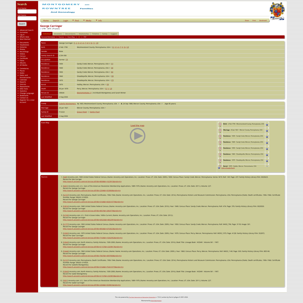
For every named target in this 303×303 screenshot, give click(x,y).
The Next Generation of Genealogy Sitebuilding (142, 297)
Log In (22, 34)
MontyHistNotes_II (84, 93)
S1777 (66, 224)
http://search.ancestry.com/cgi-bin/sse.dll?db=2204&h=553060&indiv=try (92, 190)
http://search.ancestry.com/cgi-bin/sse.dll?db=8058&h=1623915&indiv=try (92, 181)
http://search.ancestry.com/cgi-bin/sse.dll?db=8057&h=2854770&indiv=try (92, 211)
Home (46, 20)
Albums (23, 63)
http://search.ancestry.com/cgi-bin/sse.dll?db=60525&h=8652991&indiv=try (93, 220)
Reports (23, 82)
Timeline (95, 34)
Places (22, 71)
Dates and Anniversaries (25, 76)
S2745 (66, 215)
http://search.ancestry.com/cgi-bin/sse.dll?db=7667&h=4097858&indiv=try (92, 256)
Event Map (71, 37)
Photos (22, 49)
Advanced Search (26, 30)
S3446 (66, 251)
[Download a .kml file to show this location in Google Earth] (267, 125)
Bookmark (263, 20)
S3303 (66, 233)
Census (23, 56)
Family (104, 34)
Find (77, 20)
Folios (22, 60)
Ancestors (58, 34)
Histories (23, 47)
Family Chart (95, 112)
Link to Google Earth (228, 168)
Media (88, 20)
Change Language (27, 93)
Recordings (24, 51)
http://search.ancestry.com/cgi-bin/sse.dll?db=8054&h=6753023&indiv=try (92, 229)
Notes (22, 73)
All (79, 37)
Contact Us (24, 98)
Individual (47, 34)
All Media (23, 65)
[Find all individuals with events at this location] (110, 47)
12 (97, 43)
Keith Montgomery (156, 300)
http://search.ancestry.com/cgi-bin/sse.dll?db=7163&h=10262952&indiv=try (93, 238)
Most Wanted (25, 39)
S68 (65, 177)
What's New (24, 37)
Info (100, 20)
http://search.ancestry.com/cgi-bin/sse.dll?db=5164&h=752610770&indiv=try (93, 267)
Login (65, 20)
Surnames (24, 32)
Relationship (84, 34)
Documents (24, 42)
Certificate (24, 58)
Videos (22, 54)
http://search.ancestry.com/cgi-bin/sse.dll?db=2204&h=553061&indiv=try (92, 285)
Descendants (70, 34)
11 (94, 43)
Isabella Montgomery (67, 103)
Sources (23, 84)
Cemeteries (24, 68)
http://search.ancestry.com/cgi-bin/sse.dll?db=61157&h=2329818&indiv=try (93, 276)
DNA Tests (24, 89)
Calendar (23, 80)
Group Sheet (82, 112)
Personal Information (48, 37)
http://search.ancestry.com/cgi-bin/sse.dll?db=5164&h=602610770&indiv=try (93, 202)
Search (22, 4)
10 (91, 43)
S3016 (66, 206)
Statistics (23, 91)
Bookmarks (24, 95)
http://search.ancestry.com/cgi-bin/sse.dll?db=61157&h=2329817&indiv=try (93, 247)
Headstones (24, 45)
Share (247, 20)
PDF (85, 37)
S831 (65, 186)
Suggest (114, 34)
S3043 (66, 242)
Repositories (25, 86)
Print (254, 20)
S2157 (66, 195)
